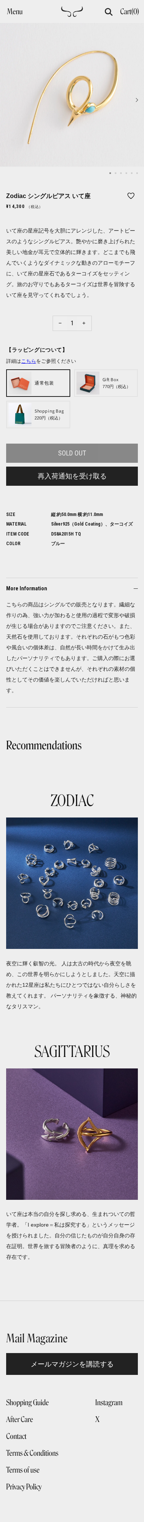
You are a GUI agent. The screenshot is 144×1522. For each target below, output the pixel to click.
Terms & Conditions (32, 1453)
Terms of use (23, 1469)
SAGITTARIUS (72, 1051)
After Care (19, 1419)
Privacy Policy (23, 1486)
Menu (15, 11)
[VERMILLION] (72, 13)
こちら (28, 361)
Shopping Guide (27, 1402)
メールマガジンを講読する (72, 1364)
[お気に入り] (131, 196)
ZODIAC (72, 800)
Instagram (108, 1402)
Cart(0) (129, 11)
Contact (16, 1436)
